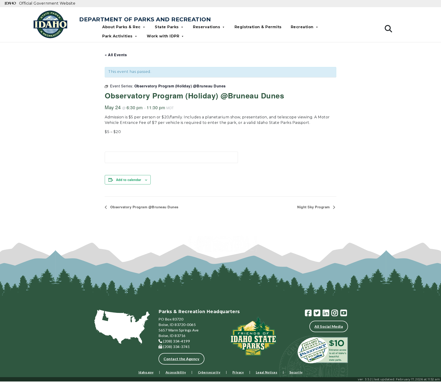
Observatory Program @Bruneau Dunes (143, 206)
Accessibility (176, 372)
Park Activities (117, 36)
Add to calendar (128, 179)
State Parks (167, 27)
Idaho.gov (146, 372)
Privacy (238, 372)
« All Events (116, 54)
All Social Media (328, 326)
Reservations (206, 27)
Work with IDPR (163, 36)
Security (296, 372)
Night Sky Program (314, 206)
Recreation (302, 27)
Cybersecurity (209, 372)
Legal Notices (266, 372)
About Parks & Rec (121, 27)
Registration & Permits (258, 27)
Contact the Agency (181, 358)
